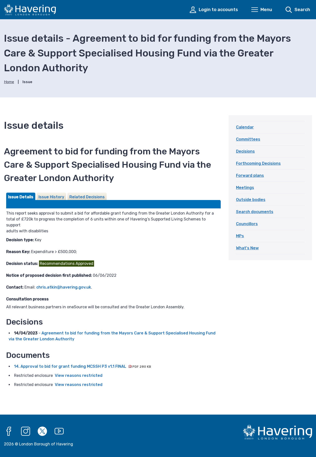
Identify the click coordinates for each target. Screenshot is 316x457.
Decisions (245, 151)
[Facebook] (9, 431)
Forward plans (250, 175)
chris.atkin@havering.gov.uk (63, 287)
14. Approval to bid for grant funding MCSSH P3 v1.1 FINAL (82, 366)
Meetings (245, 187)
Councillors (247, 223)
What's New (247, 248)
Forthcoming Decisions (258, 163)
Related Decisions (87, 197)
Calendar (245, 127)
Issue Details (20, 197)
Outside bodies (250, 199)
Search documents (254, 211)
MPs (240, 236)
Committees (248, 139)
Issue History (51, 197)
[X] (42, 431)
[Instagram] (26, 431)
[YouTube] (59, 431)
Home (9, 82)
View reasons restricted (78, 375)
